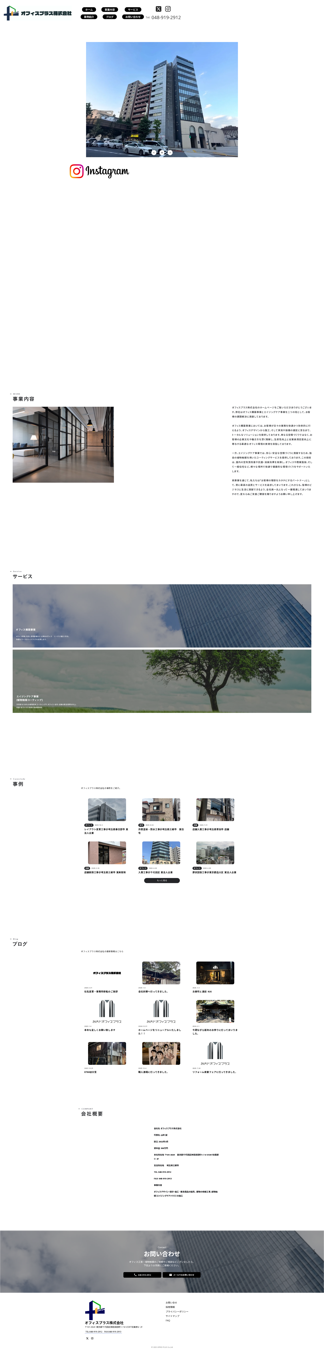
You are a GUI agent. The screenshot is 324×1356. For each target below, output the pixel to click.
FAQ (168, 1320)
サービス (133, 9)
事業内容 (110, 9)
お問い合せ (171, 1302)
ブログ (110, 17)
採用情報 (170, 1307)
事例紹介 (89, 17)
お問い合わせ (133, 17)
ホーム (89, 9)
